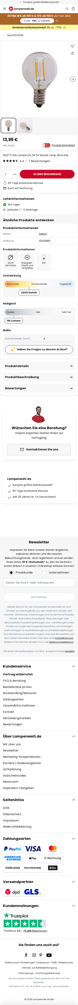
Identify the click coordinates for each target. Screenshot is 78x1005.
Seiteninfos (13, 799)
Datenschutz (12, 814)
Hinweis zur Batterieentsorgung (40, 967)
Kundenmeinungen (20, 905)
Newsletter (11, 750)
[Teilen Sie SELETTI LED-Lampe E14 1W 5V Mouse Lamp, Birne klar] (72, 53)
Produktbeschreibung (22, 377)
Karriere (9, 763)
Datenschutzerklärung (61, 642)
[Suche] (67, 8)
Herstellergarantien (17, 718)
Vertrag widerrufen (18, 674)
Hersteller (70, 651)
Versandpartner (18, 881)
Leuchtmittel (15, 35)
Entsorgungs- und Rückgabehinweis (39, 973)
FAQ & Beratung (14, 681)
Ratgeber (27, 788)
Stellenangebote (29, 763)
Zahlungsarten (13, 699)
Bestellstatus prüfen (17, 687)
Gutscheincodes (14, 775)
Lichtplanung (12, 769)
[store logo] (23, 8)
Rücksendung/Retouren (20, 693)
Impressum (11, 820)
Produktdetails (17, 366)
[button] (8, 125)
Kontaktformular (64, 638)
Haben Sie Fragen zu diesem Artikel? (42, 349)
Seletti (43, 234)
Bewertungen (15, 388)
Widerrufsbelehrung (17, 827)
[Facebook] (28, 955)
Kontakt (8, 712)
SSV (37, 20)
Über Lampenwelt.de (22, 736)
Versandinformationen (19, 705)
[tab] (39, 695)
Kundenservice (17, 666)
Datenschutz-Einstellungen (20, 962)
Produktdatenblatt (63, 145)
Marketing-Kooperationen (21, 757)
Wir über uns (12, 744)
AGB (6, 808)
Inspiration (10, 788)
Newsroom (10, 782)
